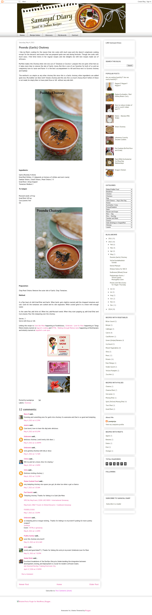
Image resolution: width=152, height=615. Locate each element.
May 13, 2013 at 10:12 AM (33, 542)
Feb (111, 244)
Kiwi (107, 447)
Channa (108, 386)
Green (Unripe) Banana (114, 340)
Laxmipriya (112, 421)
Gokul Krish (28, 558)
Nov (111, 302)
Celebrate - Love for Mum (74, 326)
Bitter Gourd (110, 321)
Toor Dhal (109, 405)
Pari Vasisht (28, 492)
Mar (111, 248)
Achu (26, 547)
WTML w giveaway (36, 528)
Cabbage (109, 329)
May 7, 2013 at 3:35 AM (32, 487)
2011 (110, 238)
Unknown (27, 436)
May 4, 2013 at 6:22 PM (32, 420)
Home (22, 35)
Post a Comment (27, 574)
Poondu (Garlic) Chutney (118, 257)
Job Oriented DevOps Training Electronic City (40, 566)
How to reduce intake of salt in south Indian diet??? (123, 107)
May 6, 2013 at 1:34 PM (32, 465)
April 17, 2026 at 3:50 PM (32, 569)
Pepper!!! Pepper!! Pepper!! (121, 84)
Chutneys (28, 403)
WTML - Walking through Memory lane (65, 328)
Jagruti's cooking (43, 328)
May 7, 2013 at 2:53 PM (32, 513)
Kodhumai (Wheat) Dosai (118, 272)
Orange (108, 451)
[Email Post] (39, 400)
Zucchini (109, 374)
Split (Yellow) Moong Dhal (115, 401)
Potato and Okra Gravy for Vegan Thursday (118, 284)
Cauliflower (110, 336)
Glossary (49, 35)
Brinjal (108, 325)
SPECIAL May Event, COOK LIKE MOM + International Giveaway (46, 500)
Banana (108, 439)
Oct (111, 299)
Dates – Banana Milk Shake (122, 117)
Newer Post (24, 584)
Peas (107, 355)
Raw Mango (110, 363)
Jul (111, 292)
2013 (110, 242)
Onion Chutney (120, 127)
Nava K (26, 414)
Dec (111, 305)
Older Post (94, 584)
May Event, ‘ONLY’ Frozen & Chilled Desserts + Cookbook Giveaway (47, 505)
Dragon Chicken (120, 170)
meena (26, 425)
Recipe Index (35, 35)
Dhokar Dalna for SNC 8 (118, 269)
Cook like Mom (39, 326)
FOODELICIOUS (29, 510)
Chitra (26, 459)
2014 (110, 309)
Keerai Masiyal (115, 266)
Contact (75, 35)
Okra (107, 352)
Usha (26, 470)
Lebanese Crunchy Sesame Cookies (121, 138)
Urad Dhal (109, 409)
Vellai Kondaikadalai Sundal (117, 261)
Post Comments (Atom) (64, 591)
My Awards (62, 35)
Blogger (88, 610)
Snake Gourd (110, 367)
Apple (108, 436)
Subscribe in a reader (113, 504)
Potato (108, 359)
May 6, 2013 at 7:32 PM (32, 476)
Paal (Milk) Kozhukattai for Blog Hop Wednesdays (123, 161)
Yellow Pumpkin (111, 371)
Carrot (108, 333)
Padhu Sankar (29, 536)
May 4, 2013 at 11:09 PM (32, 443)
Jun (111, 289)
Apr (111, 251)
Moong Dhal (110, 398)
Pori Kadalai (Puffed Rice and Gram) (124, 149)
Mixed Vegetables (112, 348)
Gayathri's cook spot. (42, 330)
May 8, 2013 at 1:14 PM (32, 531)
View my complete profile (115, 424)
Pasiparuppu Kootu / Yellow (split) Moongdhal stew (117, 277)
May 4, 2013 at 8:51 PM (32, 431)
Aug (111, 295)
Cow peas (109, 394)
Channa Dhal (110, 390)
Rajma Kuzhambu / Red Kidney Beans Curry (123, 95)
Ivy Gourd (109, 344)
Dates (108, 443)
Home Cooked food (31, 481)
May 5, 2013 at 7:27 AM (32, 454)
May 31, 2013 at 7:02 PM (32, 553)
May (111, 254)
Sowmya (27, 525)
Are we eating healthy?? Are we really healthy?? (117, 78)
